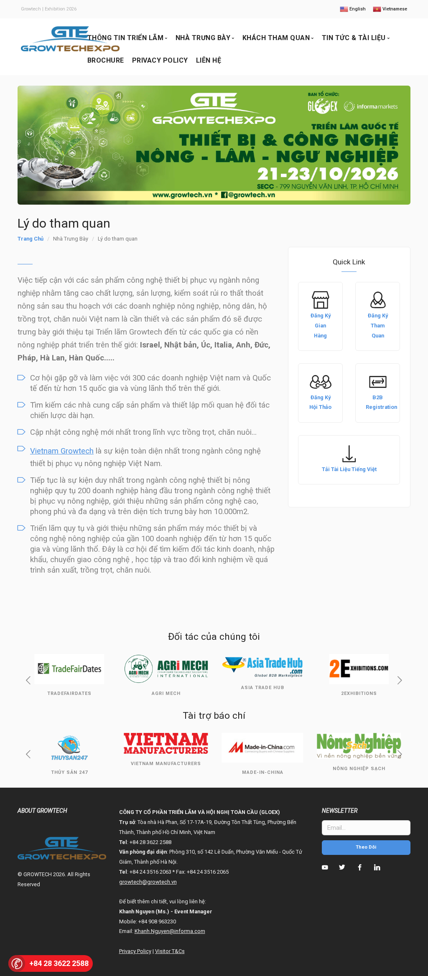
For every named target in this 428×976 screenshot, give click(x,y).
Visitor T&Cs (170, 951)
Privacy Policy (160, 60)
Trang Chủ (30, 239)
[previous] (28, 681)
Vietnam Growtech (62, 451)
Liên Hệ (209, 60)
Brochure (105, 60)
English (357, 9)
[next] (399, 681)
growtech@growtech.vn (148, 882)
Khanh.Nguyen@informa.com (170, 931)
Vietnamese (394, 9)
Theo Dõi (366, 847)
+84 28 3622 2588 (59, 963)
